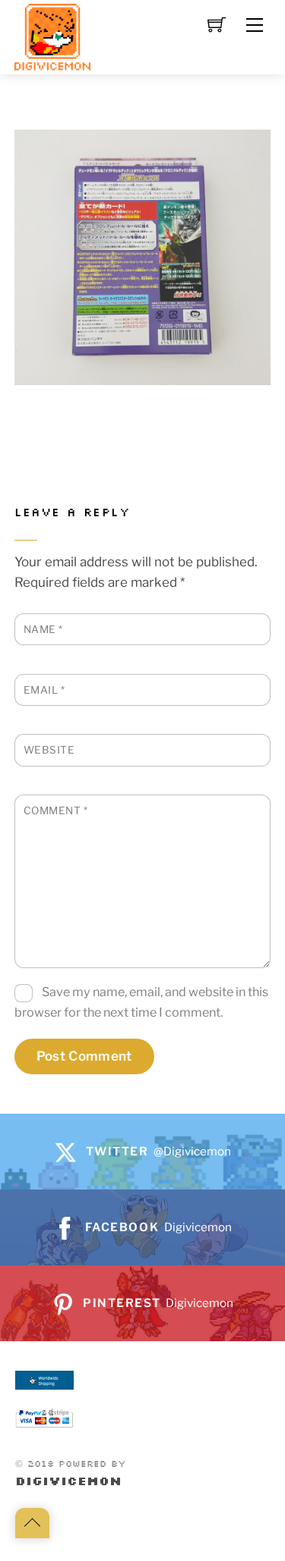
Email (44, 690)
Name (43, 629)
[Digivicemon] (52, 37)
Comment (56, 810)
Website (49, 750)
